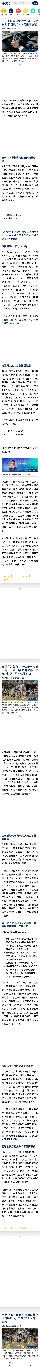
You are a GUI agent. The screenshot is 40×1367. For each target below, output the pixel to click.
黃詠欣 (4, 1326)
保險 (5, 1228)
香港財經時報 (7, 678)
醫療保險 (23, 1228)
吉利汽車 (6, 576)
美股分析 (24, 576)
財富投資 (4, 14)
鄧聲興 (4, 28)
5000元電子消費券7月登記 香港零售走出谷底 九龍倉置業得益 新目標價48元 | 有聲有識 (20, 235)
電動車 (5, 580)
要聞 (11, 14)
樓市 (18, 14)
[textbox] (21, 3)
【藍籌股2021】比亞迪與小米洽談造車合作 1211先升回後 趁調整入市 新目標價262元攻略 (20, 319)
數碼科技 (26, 14)
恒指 (15, 576)
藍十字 (13, 1228)
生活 (33, 14)
